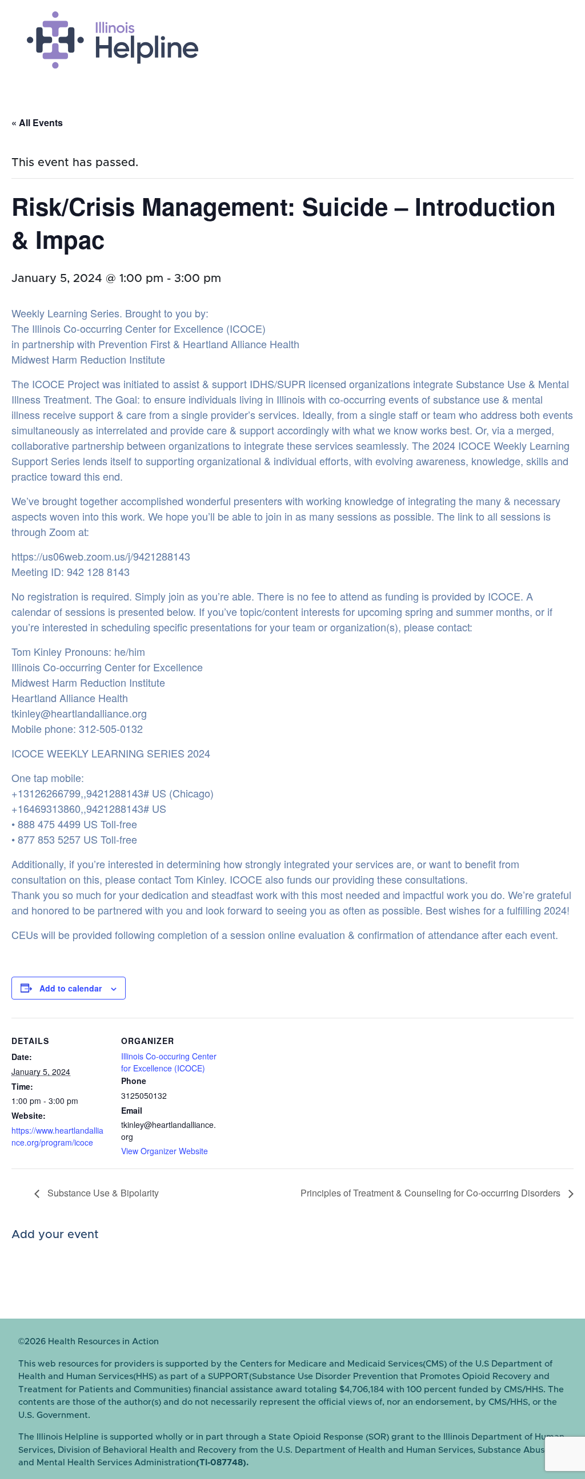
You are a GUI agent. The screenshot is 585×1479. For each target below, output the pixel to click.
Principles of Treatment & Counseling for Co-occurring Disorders (431, 1192)
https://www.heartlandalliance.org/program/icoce (57, 1136)
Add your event (55, 1234)
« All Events (37, 122)
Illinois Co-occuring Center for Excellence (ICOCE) (169, 1062)
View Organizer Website (164, 1150)
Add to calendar (70, 988)
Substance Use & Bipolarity (102, 1192)
